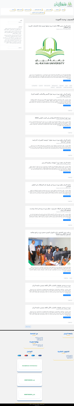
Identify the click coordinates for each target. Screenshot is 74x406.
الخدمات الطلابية (19, 9)
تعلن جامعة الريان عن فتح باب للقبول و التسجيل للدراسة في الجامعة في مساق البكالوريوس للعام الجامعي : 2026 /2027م (12, 32)
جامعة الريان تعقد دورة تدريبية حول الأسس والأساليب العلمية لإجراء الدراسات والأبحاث (51, 95)
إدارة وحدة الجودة (27, 9)
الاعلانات (70, 85)
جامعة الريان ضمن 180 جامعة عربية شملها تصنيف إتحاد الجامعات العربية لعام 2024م (49, 26)
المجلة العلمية (61, 85)
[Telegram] (19, 355)
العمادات (13, 9)
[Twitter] (33, 355)
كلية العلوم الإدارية (34, 85)
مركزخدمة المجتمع (59, 87)
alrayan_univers (68, 29)
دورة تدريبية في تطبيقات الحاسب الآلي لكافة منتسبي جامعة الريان (51, 285)
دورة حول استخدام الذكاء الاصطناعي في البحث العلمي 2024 (53, 118)
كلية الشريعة (40, 85)
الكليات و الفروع (48, 9)
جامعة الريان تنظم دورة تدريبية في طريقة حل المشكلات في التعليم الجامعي (51, 185)
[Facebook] (40, 355)
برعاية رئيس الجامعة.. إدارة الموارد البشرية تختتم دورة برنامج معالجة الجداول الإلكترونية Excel (50, 233)
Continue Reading (67, 80)
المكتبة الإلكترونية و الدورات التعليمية (38, 12)
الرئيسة (63, 9)
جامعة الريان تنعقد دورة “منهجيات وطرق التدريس (56, 162)
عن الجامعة (57, 9)
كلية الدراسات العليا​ (47, 85)
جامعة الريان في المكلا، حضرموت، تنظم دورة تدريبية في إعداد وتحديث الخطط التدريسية (50, 209)
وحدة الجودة (52, 87)
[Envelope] (26, 355)
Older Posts (28, 326)
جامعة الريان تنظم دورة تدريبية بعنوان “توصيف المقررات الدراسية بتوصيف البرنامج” (51, 141)
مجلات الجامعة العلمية (38, 9)
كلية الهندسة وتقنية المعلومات (68, 87)
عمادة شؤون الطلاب (55, 85)
